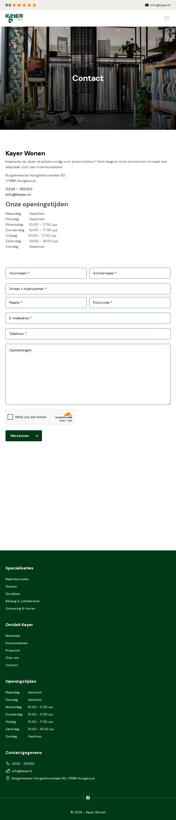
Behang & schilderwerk (23, 601)
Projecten (13, 650)
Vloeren (11, 586)
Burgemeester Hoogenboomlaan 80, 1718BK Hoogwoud (53, 778)
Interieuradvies (17, 643)
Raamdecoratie (17, 579)
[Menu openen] (166, 18)
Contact (12, 665)
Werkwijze (13, 636)
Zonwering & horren (20, 608)
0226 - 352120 (159, 5)
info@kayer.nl (18, 194)
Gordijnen (13, 594)
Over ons (12, 658)
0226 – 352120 (19, 189)
